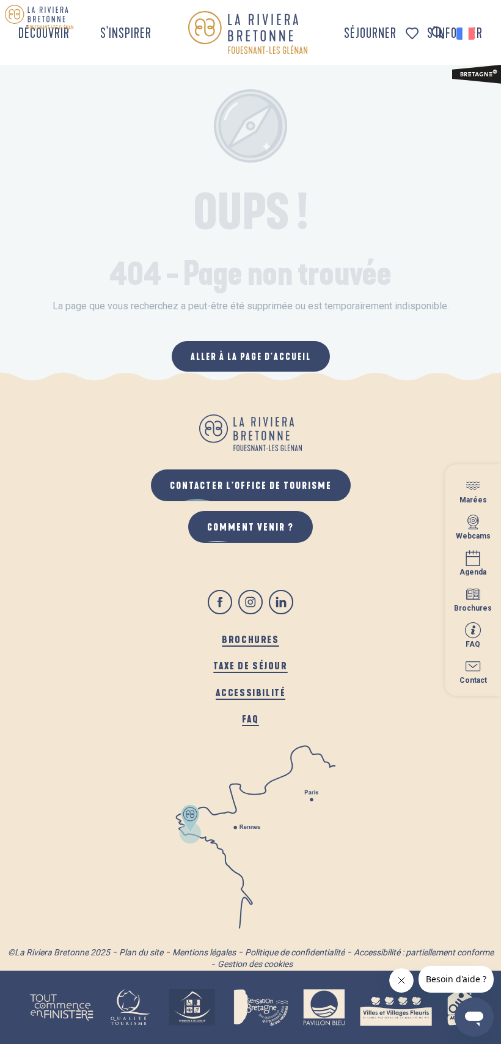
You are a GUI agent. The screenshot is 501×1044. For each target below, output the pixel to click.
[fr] (466, 33)
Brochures (250, 639)
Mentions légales (204, 952)
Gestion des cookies (255, 964)
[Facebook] (220, 602)
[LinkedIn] (281, 602)
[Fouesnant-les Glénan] (247, 32)
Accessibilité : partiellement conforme (424, 952)
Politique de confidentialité (295, 952)
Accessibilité (251, 692)
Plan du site (141, 952)
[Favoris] (413, 33)
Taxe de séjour (250, 665)
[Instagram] (250, 602)
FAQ (250, 718)
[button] (437, 33)
